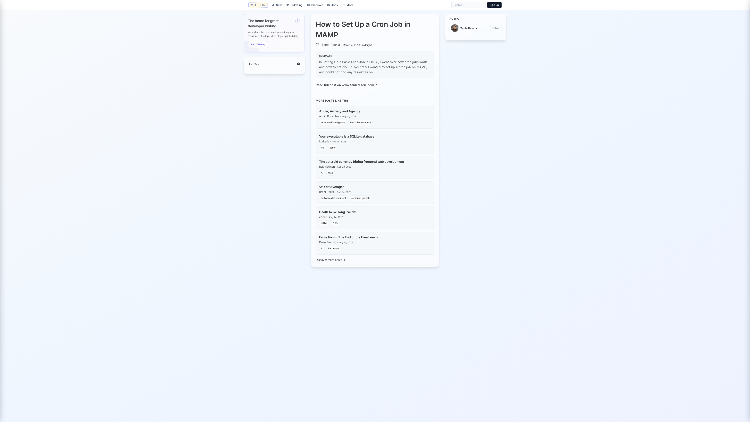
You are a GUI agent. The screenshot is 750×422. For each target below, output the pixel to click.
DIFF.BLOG (257, 5)
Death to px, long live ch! (337, 212)
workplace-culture (360, 122)
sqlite (333, 147)
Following (297, 5)
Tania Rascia (331, 45)
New (279, 5)
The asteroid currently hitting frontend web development (361, 162)
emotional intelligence (333, 122)
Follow (496, 28)
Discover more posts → (330, 259)
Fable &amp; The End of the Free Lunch (348, 237)
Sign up (494, 4)
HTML (324, 223)
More (349, 5)
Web (330, 172)
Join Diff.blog (257, 44)
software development (333, 198)
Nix (323, 147)
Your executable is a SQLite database (346, 136)
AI (322, 172)
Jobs (334, 5)
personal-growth (360, 198)
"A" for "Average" (331, 187)
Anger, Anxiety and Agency (339, 111)
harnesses (333, 248)
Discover (317, 5)
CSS (335, 223)
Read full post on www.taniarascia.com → (347, 85)
